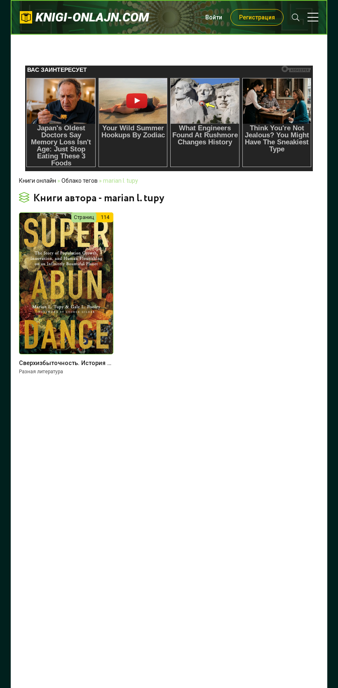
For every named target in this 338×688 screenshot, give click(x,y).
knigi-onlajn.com (92, 17)
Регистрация (257, 17)
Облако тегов (79, 180)
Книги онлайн (37, 180)
